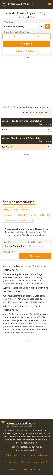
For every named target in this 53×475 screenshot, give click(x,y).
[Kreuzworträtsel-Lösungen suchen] (47, 26)
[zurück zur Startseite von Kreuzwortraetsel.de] (19, 4)
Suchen (28, 43)
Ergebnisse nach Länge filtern (17, 32)
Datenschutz (12, 455)
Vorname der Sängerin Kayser (18, 220)
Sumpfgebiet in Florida (15, 215)
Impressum (11, 462)
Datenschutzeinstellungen (35, 455)
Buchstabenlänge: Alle (36, 112)
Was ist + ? (9, 252)
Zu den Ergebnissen (28, 51)
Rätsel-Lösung (34, 242)
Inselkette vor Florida (38, 215)
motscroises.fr (41, 462)
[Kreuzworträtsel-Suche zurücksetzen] (41, 26)
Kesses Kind (23, 209)
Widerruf (25, 462)
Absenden (35, 256)
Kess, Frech (9, 209)
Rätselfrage (9, 22)
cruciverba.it (14, 469)
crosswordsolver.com (34, 469)
